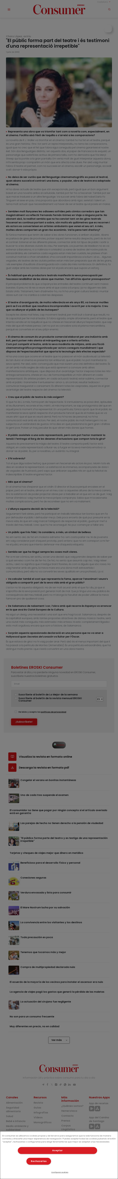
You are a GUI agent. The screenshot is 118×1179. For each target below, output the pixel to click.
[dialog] (59, 1155)
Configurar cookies (59, 1172)
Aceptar (57, 1150)
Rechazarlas (39, 1161)
